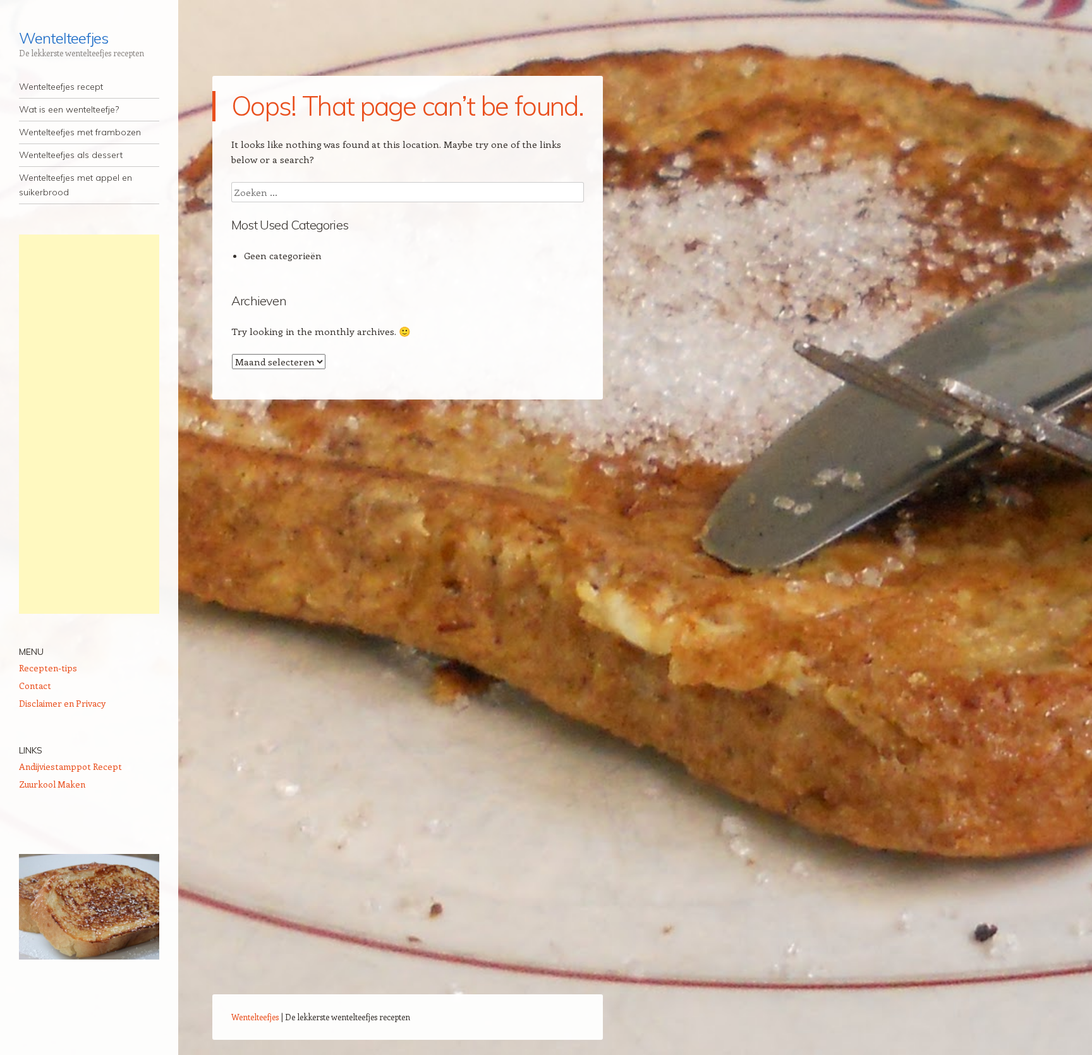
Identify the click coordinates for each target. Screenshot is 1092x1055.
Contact (35, 686)
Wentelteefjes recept (61, 86)
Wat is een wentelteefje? (69, 109)
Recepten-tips (48, 668)
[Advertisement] (89, 424)
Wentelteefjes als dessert (71, 155)
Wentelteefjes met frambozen (80, 132)
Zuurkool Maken (52, 784)
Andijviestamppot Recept (70, 766)
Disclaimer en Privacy (62, 703)
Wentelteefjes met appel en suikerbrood (75, 185)
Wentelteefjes (63, 37)
